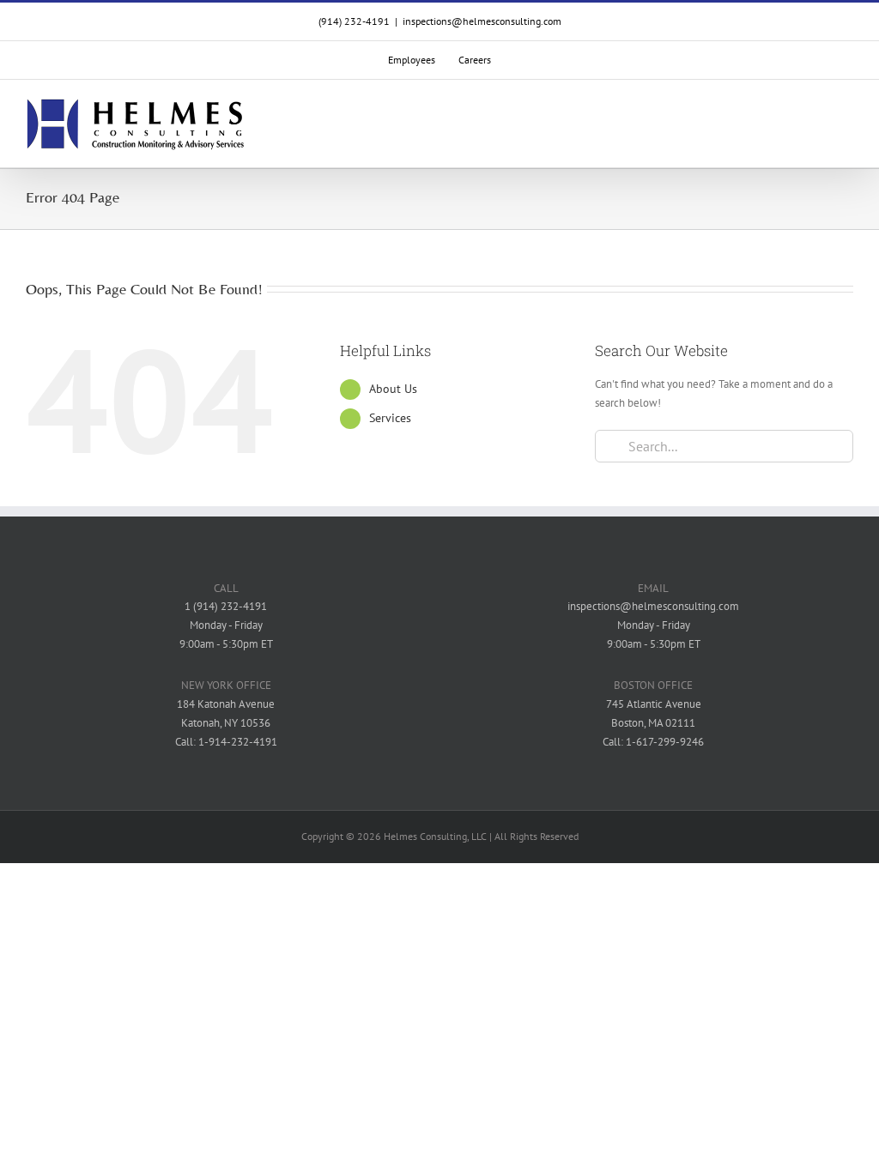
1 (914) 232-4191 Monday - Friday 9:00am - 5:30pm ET (226, 625)
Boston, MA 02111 (653, 723)
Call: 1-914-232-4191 (226, 741)
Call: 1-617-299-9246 (653, 741)
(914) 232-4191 (354, 21)
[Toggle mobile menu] (846, 125)
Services (390, 418)
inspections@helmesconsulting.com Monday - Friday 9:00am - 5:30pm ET (653, 625)
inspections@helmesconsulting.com (482, 21)
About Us (393, 388)
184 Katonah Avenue (226, 704)
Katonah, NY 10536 (225, 723)
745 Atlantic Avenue (653, 704)
